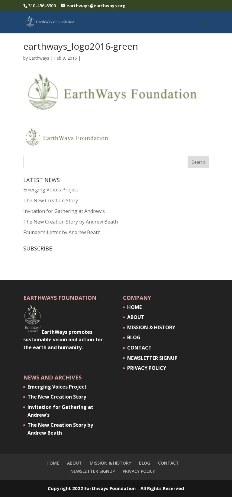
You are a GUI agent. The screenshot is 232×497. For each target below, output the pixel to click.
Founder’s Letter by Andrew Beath (62, 232)
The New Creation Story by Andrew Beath (70, 221)
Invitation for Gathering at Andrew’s (64, 211)
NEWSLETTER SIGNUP (152, 358)
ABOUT (135, 317)
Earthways (39, 58)
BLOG (133, 337)
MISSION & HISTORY (151, 327)
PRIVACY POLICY (146, 368)
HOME (134, 307)
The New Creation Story (50, 200)
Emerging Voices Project (50, 189)
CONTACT (139, 347)
